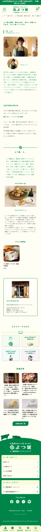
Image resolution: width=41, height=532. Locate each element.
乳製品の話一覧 (20, 423)
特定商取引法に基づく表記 (17, 510)
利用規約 (29, 510)
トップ (4, 16)
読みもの (10, 16)
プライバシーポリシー (20, 514)
